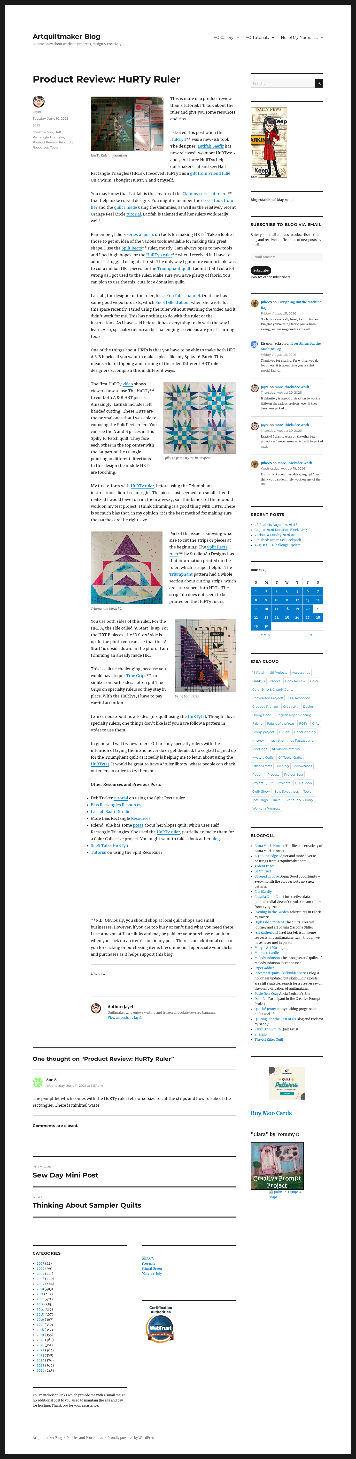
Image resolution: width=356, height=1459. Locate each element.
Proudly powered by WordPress (131, 1438)
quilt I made (125, 207)
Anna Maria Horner (270, 846)
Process (273, 774)
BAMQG (258, 681)
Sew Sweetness (287, 791)
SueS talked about (172, 302)
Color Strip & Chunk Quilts (272, 689)
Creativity (290, 706)
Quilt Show (261, 791)
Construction (43, 132)
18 (287, 609)
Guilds (284, 732)
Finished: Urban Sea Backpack (278, 540)
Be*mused (263, 871)
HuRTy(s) (197, 716)
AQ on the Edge (266, 856)
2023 (40, 1355)
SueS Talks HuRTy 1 (109, 845)
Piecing (283, 766)
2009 (41, 1284)
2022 (40, 1350)
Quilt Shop (303, 783)
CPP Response (299, 698)
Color (314, 681)
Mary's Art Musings (270, 948)
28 (318, 617)
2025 (36, 125)
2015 (40, 1314)
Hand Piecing (305, 732)
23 (266, 617)
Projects (284, 783)
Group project (263, 732)
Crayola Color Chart (269, 897)
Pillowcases (303, 766)
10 (277, 600)
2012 (40, 1299)
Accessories (301, 672)
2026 (41, 1370)
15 (256, 609)
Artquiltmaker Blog (67, 36)
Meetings (259, 749)
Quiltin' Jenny (265, 1009)
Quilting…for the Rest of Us (275, 1019)
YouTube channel (183, 295)
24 (277, 617)
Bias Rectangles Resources (116, 804)
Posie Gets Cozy (267, 994)
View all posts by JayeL (125, 1018)
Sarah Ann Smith (268, 1029)
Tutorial (98, 852)
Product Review (45, 142)
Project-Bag (293, 774)
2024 (40, 1360)
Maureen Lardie (267, 953)
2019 (40, 1335)
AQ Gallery (223, 37)
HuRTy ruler (142, 485)
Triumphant (181, 574)
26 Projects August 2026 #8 (276, 525)
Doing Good (261, 715)
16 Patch (258, 672)
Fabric (257, 723)
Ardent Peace (265, 866)
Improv (258, 740)
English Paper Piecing (293, 715)
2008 (40, 1279)
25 (287, 617)
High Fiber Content (269, 922)
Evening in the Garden (272, 912)
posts (138, 825)
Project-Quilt (262, 783)
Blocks (275, 681)
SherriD (261, 1034)
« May (265, 635)
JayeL (37, 112)
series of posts (140, 234)
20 (308, 609)
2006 (41, 1269)
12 (297, 600)
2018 (40, 1330)
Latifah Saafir (211, 146)
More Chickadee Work (292, 387)
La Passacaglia (302, 740)
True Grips (136, 675)
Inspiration (277, 740)
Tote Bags (260, 800)
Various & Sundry (299, 800)
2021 (40, 1345)
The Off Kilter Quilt (269, 1039)
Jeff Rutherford (266, 932)
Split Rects (132, 248)
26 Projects (278, 672)
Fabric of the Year (280, 723)
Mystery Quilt (262, 757)
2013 (40, 1304)
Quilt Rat (261, 999)
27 (308, 617)
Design (308, 706)
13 (307, 600)
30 (266, 626)
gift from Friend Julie (210, 173)
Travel (277, 800)
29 (256, 626)
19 (297, 609)
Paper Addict (264, 968)
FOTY (303, 723)
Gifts (315, 723)
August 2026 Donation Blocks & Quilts (284, 530)
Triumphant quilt (174, 268)
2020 (40, 1340)
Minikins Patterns (286, 749)
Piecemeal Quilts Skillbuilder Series (281, 973)
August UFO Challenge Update (277, 545)
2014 (40, 1309)
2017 (40, 1325)
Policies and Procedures (85, 1438)
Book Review (295, 681)
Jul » (308, 635)
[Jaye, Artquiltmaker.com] (287, 142)
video (128, 383)
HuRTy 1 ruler (159, 254)
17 (276, 609)
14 (318, 600)
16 (266, 609)
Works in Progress (266, 808)
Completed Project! (267, 698)
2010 (40, 1289)
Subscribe (261, 270)
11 (287, 600)
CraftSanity (263, 892)
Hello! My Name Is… (299, 37)
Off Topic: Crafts (290, 757)
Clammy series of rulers (205, 193)
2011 (40, 1294)
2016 (40, 1320)
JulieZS (266, 302)
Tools (54, 147)
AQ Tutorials (257, 37)
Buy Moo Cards (271, 1113)
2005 (40, 1263)
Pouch (257, 774)
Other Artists (262, 766)
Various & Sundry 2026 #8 (275, 535)
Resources (140, 818)
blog (215, 838)
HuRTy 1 (178, 139)
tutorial (133, 214)
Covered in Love (267, 876)
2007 (40, 1274)
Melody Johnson (267, 958)
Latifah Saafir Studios (111, 811)
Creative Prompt (265, 706)
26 (297, 617)
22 (256, 617)
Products (66, 142)
